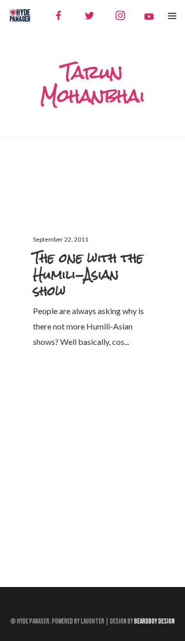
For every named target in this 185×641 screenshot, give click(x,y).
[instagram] (120, 15)
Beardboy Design (154, 621)
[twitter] (89, 15)
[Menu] (172, 15)
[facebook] (58, 15)
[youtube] (149, 16)
